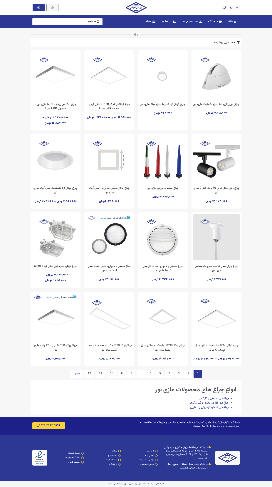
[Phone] (224, 7)
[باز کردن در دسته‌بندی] (183, 22)
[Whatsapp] (231, 7)
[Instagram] (237, 7)
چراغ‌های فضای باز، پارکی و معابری (209, 407)
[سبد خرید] (52, 7)
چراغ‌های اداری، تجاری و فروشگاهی (209, 403)
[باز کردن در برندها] (162, 22)
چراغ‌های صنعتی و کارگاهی (214, 398)
